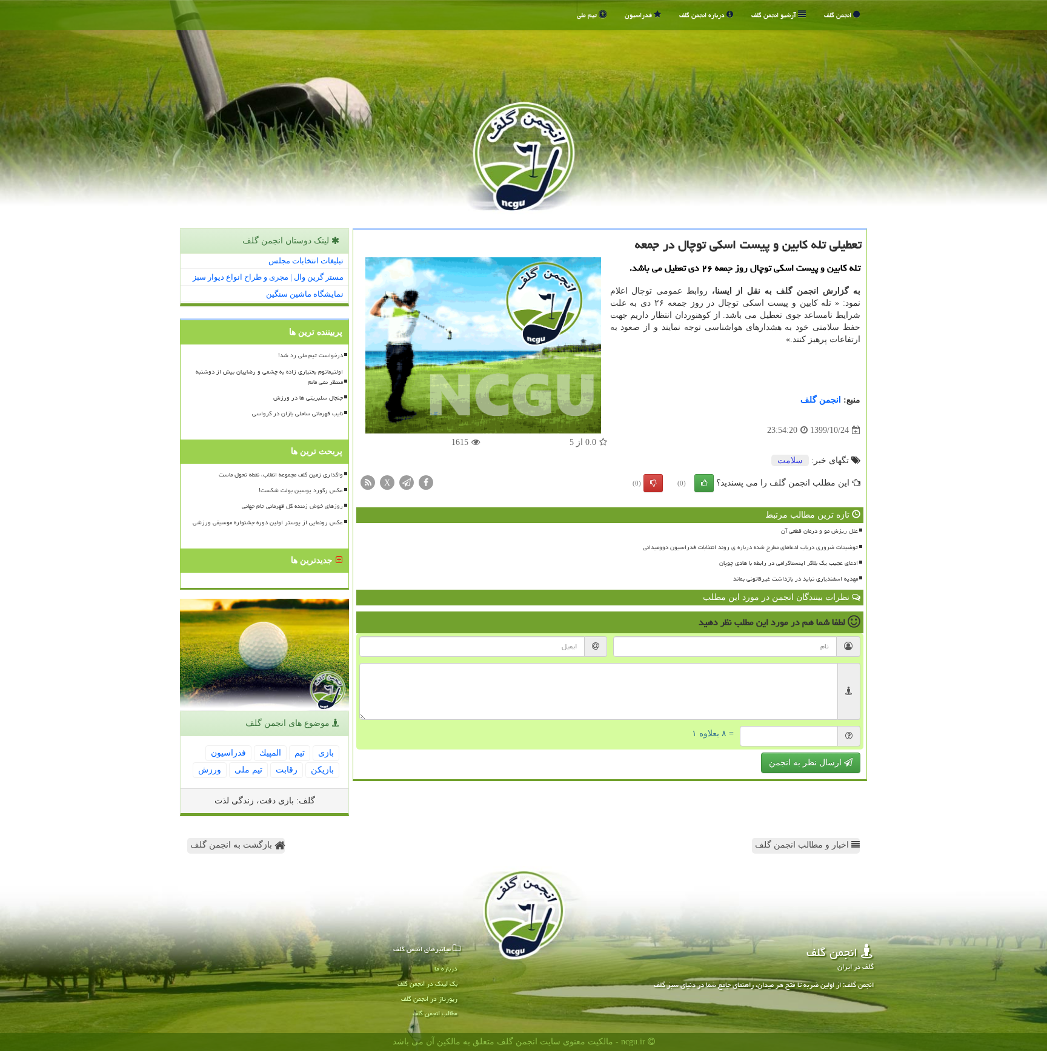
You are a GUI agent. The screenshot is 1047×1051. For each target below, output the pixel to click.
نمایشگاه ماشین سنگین (305, 293)
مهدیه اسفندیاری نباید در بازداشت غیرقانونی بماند (795, 579)
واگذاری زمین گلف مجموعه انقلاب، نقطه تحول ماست (281, 475)
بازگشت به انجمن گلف (232, 844)
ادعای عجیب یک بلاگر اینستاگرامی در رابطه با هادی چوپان (788, 563)
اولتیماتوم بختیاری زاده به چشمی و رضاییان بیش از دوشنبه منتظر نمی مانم (269, 377)
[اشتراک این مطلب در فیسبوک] (425, 482)
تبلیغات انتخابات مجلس (306, 260)
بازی (326, 752)
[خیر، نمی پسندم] (653, 483)
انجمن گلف (838, 14)
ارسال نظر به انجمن (806, 762)
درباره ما (445, 968)
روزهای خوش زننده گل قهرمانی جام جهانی (292, 506)
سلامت (790, 460)
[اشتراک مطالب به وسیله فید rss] (367, 482)
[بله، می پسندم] (704, 483)
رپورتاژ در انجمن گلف (429, 998)
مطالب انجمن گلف (435, 1013)
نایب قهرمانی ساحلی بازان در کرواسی (297, 413)
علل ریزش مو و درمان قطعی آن (819, 531)
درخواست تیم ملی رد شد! (310, 355)
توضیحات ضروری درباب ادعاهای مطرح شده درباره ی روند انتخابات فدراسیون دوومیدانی (750, 547)
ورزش (209, 769)
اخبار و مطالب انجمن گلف (803, 844)
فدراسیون (639, 14)
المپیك (270, 752)
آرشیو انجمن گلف (774, 14)
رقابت (286, 769)
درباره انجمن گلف (702, 14)
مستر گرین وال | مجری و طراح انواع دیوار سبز (268, 277)
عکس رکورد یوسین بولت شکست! (301, 490)
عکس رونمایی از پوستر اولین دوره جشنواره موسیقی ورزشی (268, 522)
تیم (299, 752)
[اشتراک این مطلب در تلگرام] (406, 482)
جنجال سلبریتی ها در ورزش (308, 398)
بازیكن (322, 769)
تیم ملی (588, 14)
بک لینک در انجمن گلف (427, 983)
